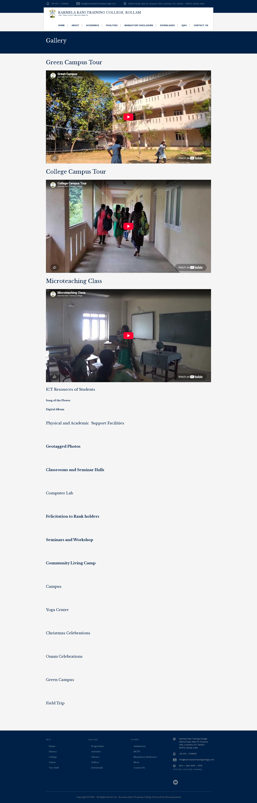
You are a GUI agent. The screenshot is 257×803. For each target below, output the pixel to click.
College (53, 757)
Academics (92, 25)
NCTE (137, 751)
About (75, 25)
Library (95, 757)
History (53, 751)
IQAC (184, 25)
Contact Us (201, 25)
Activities (96, 751)
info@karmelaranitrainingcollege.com (98, 4)
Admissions (140, 746)
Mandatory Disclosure (138, 25)
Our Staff (54, 767)
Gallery (95, 762)
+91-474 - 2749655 (60, 4)
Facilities (112, 25)
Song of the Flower (58, 400)
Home (61, 25)
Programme (97, 746)
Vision (52, 762)
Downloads (167, 25)
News (136, 762)
